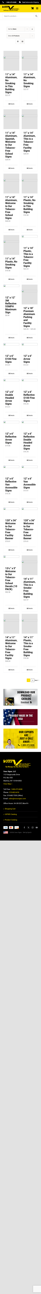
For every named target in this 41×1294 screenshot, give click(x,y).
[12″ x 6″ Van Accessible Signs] (29, 470)
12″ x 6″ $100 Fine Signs (11, 358)
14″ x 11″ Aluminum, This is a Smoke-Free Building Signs (29, 587)
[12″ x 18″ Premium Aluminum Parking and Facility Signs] (29, 294)
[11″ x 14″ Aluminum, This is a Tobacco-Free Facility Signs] (29, 119)
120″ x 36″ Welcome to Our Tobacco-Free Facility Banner (11, 529)
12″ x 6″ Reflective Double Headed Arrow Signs (29, 441)
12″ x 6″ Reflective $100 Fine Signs (29, 396)
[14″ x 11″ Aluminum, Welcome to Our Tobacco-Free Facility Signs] (11, 624)
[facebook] (24, 827)
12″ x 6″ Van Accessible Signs (29, 483)
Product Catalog (11, 820)
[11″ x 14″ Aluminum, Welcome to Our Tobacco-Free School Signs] (11, 183)
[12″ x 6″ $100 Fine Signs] (11, 347)
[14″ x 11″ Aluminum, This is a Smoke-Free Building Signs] (29, 565)
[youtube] (37, 827)
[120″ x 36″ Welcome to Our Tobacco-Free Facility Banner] (11, 512)
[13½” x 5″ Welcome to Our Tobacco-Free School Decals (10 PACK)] (11, 560)
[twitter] (28, 827)
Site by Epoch (27, 832)
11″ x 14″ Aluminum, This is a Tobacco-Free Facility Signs (29, 141)
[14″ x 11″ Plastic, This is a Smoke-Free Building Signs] (29, 624)
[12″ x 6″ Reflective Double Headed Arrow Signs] (29, 425)
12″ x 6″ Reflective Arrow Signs (10, 438)
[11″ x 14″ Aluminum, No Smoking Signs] (29, 61)
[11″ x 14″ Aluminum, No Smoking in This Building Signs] (11, 61)
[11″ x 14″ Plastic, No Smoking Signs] (11, 245)
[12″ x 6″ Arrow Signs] (29, 347)
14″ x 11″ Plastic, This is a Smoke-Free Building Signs (28, 646)
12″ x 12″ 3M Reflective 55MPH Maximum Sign (10, 305)
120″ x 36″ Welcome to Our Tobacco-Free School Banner (29, 529)
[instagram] (32, 827)
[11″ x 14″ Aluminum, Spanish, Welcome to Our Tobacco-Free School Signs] (11, 119)
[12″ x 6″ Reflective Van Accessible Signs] (11, 470)
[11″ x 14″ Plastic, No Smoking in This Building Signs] (29, 183)
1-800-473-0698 (16, 789)
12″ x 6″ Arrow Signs (27, 358)
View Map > (7, 784)
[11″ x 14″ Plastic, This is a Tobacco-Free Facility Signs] (29, 239)
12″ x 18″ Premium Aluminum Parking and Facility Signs (29, 317)
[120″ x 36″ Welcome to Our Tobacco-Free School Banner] (29, 512)
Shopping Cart (10, 809)
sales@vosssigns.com (17, 799)
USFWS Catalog (11, 814)
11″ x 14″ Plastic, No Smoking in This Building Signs (29, 205)
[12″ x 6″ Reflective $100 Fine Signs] (29, 383)
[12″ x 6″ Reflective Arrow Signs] (11, 425)
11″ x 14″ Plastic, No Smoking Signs (11, 263)
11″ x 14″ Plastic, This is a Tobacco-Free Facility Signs (28, 257)
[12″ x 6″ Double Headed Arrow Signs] (11, 383)
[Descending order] (32, 29)
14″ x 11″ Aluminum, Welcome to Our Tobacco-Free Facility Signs (11, 648)
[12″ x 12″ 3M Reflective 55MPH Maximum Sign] (11, 289)
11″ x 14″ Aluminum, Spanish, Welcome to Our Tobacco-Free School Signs (11, 144)
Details (12, 104)
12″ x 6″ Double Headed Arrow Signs (9, 397)
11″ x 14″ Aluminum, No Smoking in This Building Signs (11, 83)
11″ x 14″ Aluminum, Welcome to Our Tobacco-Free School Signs (11, 208)
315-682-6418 (14, 792)
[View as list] (22, 41)
